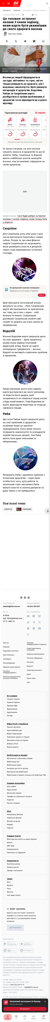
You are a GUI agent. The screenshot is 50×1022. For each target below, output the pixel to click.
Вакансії (30, 666)
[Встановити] (25, 1005)
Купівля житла (12, 867)
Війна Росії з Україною (17, 724)
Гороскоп (17, 10)
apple (27, 944)
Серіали (10, 828)
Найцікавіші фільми (15, 814)
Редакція (6, 647)
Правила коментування (35, 654)
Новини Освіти (14, 836)
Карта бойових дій (14, 730)
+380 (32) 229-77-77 (17, 985)
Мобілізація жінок (14, 765)
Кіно (9, 811)
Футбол (10, 885)
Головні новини (13, 699)
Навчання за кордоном (16, 852)
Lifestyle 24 (7, 10)
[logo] (16, 3)
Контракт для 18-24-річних (17, 768)
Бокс (9, 882)
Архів (29, 674)
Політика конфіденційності (9, 672)
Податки (10, 800)
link (28, 616)
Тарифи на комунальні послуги (19, 796)
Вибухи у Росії (12, 744)
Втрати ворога (12, 747)
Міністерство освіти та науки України (22, 839)
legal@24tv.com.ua (31, 987)
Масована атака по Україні (17, 740)
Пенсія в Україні (13, 803)
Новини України (13, 702)
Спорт (9, 879)
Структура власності (34, 670)
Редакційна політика (10, 651)
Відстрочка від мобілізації (17, 772)
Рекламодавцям (9, 663)
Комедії (10, 824)
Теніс (9, 889)
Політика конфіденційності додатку (36, 643)
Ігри (28, 682)
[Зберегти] (43, 41)
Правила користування (11, 667)
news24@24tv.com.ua (11, 606)
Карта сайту (31, 678)
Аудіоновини (12, 712)
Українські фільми (14, 818)
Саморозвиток (12, 849)
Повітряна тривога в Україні (18, 737)
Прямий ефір (12, 706)
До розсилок (15, 928)
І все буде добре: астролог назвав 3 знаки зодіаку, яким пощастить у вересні (25, 219)
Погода (10, 716)
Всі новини (12, 696)
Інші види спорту (14, 895)
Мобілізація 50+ (13, 762)
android (10, 944)
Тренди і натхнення (14, 870)
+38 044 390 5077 (33, 606)
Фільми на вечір (13, 821)
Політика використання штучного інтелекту (12, 677)
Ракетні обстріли (13, 727)
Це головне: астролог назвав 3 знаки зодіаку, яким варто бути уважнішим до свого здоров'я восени (35, 10)
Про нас (6, 643)
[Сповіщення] (47, 3)
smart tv (10, 950)
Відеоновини (12, 709)
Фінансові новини (14, 793)
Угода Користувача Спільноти (34, 649)
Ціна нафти (11, 786)
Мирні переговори (14, 734)
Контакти (30, 662)
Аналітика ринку (13, 864)
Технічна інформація (34, 658)
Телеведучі (7, 659)
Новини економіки (16, 783)
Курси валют (12, 790)
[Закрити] (45, 1001)
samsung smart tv (27, 950)
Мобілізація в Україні (17, 755)
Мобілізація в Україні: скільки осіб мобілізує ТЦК (26, 775)
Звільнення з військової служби (20, 758)
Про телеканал (8, 655)
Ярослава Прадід (15, 34)
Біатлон (10, 892)
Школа (9, 842)
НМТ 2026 (10, 846)
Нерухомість (13, 861)
